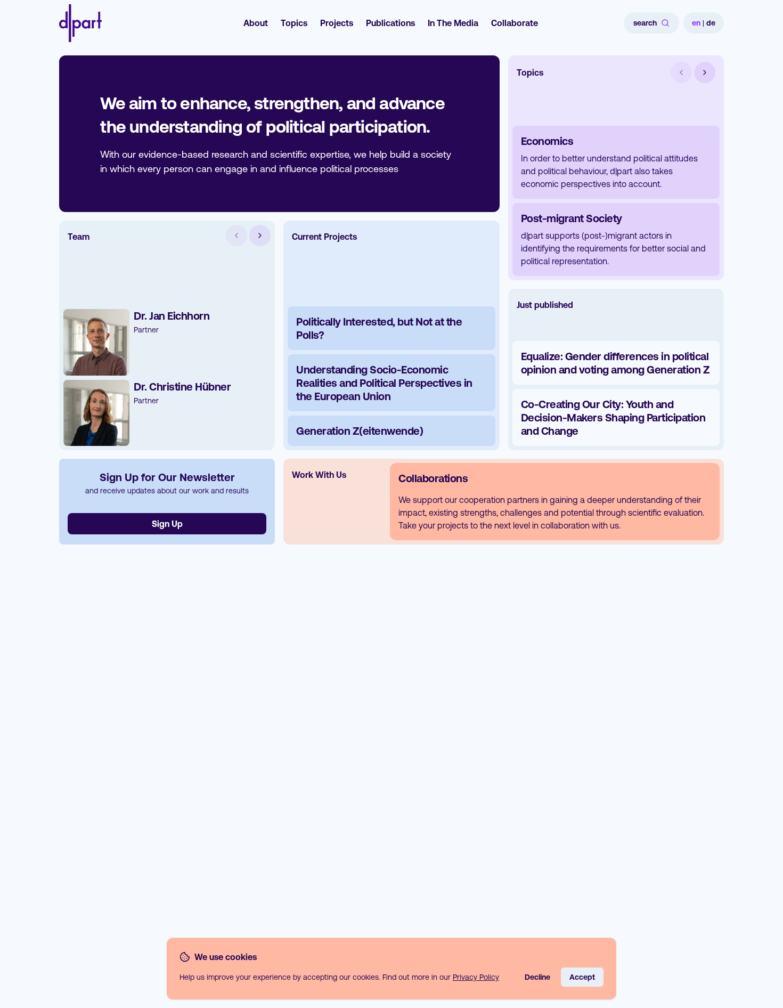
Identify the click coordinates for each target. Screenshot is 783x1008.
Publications (390, 23)
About (255, 23)
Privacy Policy (476, 977)
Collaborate (514, 23)
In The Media (453, 23)
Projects (336, 23)
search (645, 23)
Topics (294, 23)
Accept (582, 977)
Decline (537, 977)
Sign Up (167, 524)
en (696, 23)
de (710, 23)
